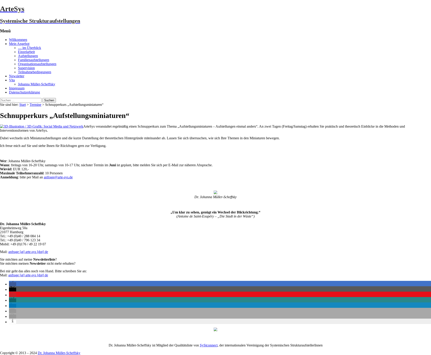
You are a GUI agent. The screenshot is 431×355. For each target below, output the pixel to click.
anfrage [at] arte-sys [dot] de (28, 252)
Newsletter (16, 76)
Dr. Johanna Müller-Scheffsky (59, 353)
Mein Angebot (19, 44)
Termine (35, 104)
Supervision (26, 68)
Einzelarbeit (26, 52)
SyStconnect (209, 345)
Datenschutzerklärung (24, 92)
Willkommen (18, 40)
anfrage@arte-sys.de (58, 177)
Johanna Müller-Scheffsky (36, 84)
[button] (12, 284)
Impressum (16, 88)
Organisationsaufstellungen (37, 64)
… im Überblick (29, 48)
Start (22, 104)
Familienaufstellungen (33, 60)
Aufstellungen (28, 56)
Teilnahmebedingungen (34, 72)
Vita (12, 80)
